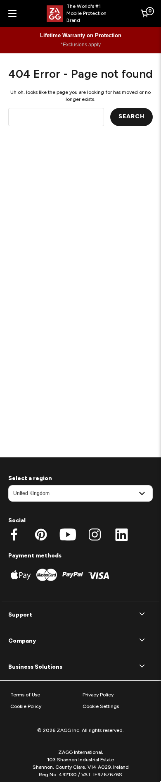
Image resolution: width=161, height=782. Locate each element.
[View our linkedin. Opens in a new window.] (121, 535)
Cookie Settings (101, 706)
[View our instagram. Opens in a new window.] (94, 535)
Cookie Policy (25, 706)
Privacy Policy (98, 695)
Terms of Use (25, 695)
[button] (80, 614)
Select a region (30, 478)
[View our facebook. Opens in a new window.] (14, 535)
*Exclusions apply (81, 45)
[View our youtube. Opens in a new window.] (68, 535)
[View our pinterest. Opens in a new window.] (41, 535)
